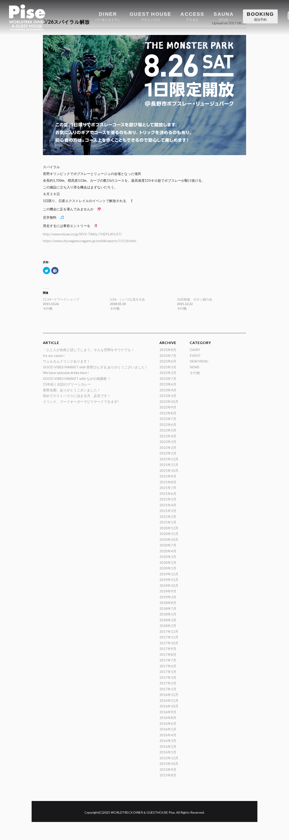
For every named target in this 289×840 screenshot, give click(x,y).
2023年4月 (167, 390)
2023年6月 (167, 384)
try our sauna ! (54, 355)
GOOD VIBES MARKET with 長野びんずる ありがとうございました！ (95, 367)
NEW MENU (199, 361)
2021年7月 (167, 488)
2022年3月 (167, 442)
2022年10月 (168, 401)
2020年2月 (167, 562)
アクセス (192, 16)
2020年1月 (167, 568)
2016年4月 (167, 735)
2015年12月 (168, 758)
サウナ (224, 16)
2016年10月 (168, 706)
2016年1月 (167, 752)
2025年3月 (167, 367)
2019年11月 (168, 580)
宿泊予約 (260, 16)
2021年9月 (167, 476)
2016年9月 (167, 712)
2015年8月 (167, 775)
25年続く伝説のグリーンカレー (67, 384)
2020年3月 (167, 557)
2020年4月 (167, 551)
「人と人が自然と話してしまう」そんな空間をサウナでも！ (88, 350)
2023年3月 (167, 396)
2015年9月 (167, 769)
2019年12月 (168, 574)
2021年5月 (167, 499)
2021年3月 (167, 511)
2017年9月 (167, 649)
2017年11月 (168, 637)
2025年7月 (167, 355)
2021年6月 (167, 493)
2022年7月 (167, 419)
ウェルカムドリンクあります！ (66, 361)
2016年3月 (167, 741)
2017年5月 (167, 672)
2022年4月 (167, 436)
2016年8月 (167, 718)
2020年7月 (167, 545)
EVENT (195, 355)
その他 (195, 373)
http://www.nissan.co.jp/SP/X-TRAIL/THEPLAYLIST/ (82, 234)
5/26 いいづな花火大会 (127, 299)
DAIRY (195, 350)
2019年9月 (167, 591)
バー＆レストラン (108, 16)
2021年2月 (167, 516)
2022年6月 (167, 424)
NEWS (194, 367)
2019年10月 (168, 585)
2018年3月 (167, 620)
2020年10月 (168, 539)
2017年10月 (168, 643)
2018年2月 (167, 626)
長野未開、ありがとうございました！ (71, 390)
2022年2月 (167, 447)
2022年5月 (167, 430)
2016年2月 (167, 746)
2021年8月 (167, 482)
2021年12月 (168, 459)
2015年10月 (168, 764)
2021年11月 (168, 465)
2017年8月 (167, 654)
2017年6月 (167, 666)
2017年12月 (168, 631)
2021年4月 (167, 505)
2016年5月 (167, 729)
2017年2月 (167, 683)
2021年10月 (168, 470)
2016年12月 (168, 695)
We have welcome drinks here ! (66, 373)
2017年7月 (167, 660)
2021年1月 (167, 522)
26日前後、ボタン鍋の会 (194, 299)
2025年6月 (167, 361)
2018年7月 (167, 608)
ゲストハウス (150, 16)
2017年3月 (167, 677)
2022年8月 (167, 413)
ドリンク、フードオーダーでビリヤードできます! (81, 401)
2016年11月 (168, 700)
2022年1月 (167, 453)
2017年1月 (167, 689)
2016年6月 (167, 723)
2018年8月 (167, 603)
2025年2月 (167, 373)
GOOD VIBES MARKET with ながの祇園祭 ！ (77, 378)
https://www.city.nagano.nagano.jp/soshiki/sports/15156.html (89, 241)
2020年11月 (168, 534)
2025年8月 (167, 350)
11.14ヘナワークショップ (61, 299)
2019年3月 (167, 597)
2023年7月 (167, 378)
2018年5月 (167, 614)
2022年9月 (167, 407)
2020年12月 (168, 528)
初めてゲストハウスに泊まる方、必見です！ (77, 396)
